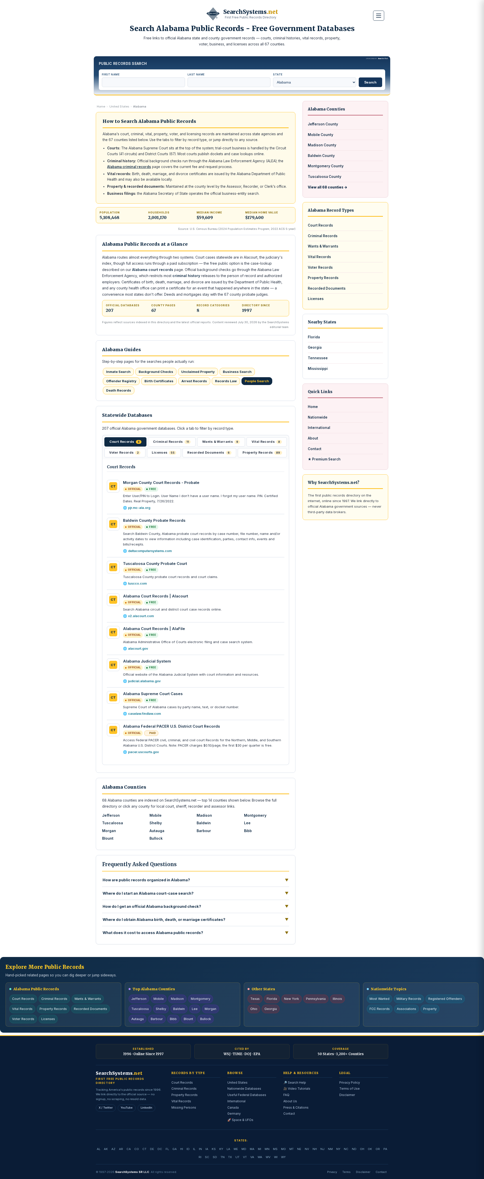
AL (98, 1149)
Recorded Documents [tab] (208, 452)
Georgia (315, 347)
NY (338, 1149)
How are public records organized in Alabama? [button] (196, 880)
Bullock (156, 838)
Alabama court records (152, 269)
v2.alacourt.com (141, 616)
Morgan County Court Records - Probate (161, 482)
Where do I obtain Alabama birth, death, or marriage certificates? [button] (196, 919)
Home (101, 106)
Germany (234, 1113)
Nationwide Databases (244, 1088)
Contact (314, 449)
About (313, 438)
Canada (233, 1107)
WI (276, 1157)
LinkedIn (146, 1107)
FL (167, 1149)
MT (291, 1149)
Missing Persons (183, 1107)
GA (174, 1149)
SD (215, 1157)
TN (223, 1157)
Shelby (155, 823)
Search (370, 82)
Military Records (409, 999)
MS (275, 1149)
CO (136, 1149)
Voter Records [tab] (124, 452)
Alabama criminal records (129, 167)
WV (268, 1157)
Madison (204, 815)
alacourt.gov (138, 648)
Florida (314, 337)
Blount (107, 838)
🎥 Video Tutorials (296, 1088)
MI (259, 1149)
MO (283, 1149)
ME (236, 1149)
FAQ (286, 1095)
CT (144, 1149)
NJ (322, 1149)
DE (152, 1149)
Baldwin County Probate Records (154, 520)
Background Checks (156, 372)
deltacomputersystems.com (150, 551)
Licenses (316, 299)
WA (260, 1157)
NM (330, 1149)
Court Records (320, 225)
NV (307, 1149)
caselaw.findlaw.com (144, 714)
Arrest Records (194, 381)
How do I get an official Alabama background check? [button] (196, 906)
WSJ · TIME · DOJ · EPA (242, 1054)
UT (237, 1157)
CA (129, 1149)
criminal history (186, 275)
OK (370, 1149)
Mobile (155, 815)
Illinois (337, 999)
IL (194, 1149)
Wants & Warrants (323, 246)
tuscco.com (137, 583)
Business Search (237, 372)
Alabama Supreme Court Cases (153, 693)
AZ (113, 1149)
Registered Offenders (445, 999)
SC (207, 1157)
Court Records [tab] (124, 442)
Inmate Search (118, 372)
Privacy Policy (349, 1082)
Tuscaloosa (112, 823)
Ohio (253, 1009)
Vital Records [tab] (266, 442)
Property (430, 1009)
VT (245, 1157)
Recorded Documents (327, 288)
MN (267, 1149)
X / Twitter (106, 1107)
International (319, 428)
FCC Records (380, 1009)
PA (385, 1149)
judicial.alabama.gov (144, 681)
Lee (247, 823)
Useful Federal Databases (246, 1095)
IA (206, 1149)
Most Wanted (379, 999)
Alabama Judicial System (147, 661)
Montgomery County (326, 166)
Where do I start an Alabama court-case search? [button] (196, 893)
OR (378, 1149)
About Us (290, 1101)
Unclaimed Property (198, 372)
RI (200, 1157)
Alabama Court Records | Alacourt (155, 596)
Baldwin (204, 823)
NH (315, 1149)
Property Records (323, 278)
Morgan (109, 831)
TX (230, 1157)
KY (221, 1149)
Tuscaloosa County (324, 177)
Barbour (204, 831)
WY (283, 1157)
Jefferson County (323, 124)
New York (291, 999)
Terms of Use (349, 1088)
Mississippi (318, 369)
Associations (406, 1009)
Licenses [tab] (163, 452)
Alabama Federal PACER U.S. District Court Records (171, 726)
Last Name (196, 74)
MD (243, 1149)
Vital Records (319, 257)
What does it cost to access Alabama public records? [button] (196, 932)
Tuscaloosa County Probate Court (155, 563)
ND (354, 1149)
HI (181, 1149)
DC (160, 1149)
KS (214, 1149)
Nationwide (317, 417)
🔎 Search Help (294, 1082)
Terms (346, 1172)
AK (106, 1149)
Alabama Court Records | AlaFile (154, 628)
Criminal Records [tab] (171, 442)
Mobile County (320, 135)
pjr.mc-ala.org (139, 508)
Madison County (322, 145)
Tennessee (318, 358)
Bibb (248, 831)
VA (252, 1157)
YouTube (127, 1107)
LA (228, 1149)
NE (299, 1149)
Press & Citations (296, 1107)
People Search (257, 381)
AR (121, 1149)
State (277, 74)
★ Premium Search (324, 459)
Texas (255, 999)
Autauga (156, 831)
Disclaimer (347, 1095)
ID (188, 1149)
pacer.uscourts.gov (143, 752)
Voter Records (320, 267)
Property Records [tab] (261, 452)
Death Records (118, 390)
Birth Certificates (158, 381)
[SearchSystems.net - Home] (213, 14)
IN (200, 1149)
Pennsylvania (316, 999)
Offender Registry (121, 381)
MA (252, 1149)
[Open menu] (378, 16)
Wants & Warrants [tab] (220, 442)
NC (346, 1149)
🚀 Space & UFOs (240, 1120)
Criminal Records (323, 236)
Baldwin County (321, 156)
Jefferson (111, 815)
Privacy (332, 1172)
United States (119, 106)
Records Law (226, 381)
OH (362, 1149)
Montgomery (255, 815)
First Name (110, 74)
